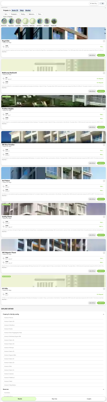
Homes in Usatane (8, 373)
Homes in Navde (8, 329)
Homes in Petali (8, 381)
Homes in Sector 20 (9, 362)
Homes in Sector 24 (9, 370)
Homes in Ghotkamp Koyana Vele (12, 336)
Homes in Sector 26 (9, 321)
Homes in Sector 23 (9, 344)
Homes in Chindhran (9, 325)
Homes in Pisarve (8, 317)
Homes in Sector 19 (9, 358)
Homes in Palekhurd (9, 377)
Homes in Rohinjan (9, 347)
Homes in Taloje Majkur (10, 385)
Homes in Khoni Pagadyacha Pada (13, 332)
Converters (7, 392)
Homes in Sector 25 (9, 351)
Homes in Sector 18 (9, 340)
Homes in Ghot (8, 366)
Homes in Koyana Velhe (10, 355)
